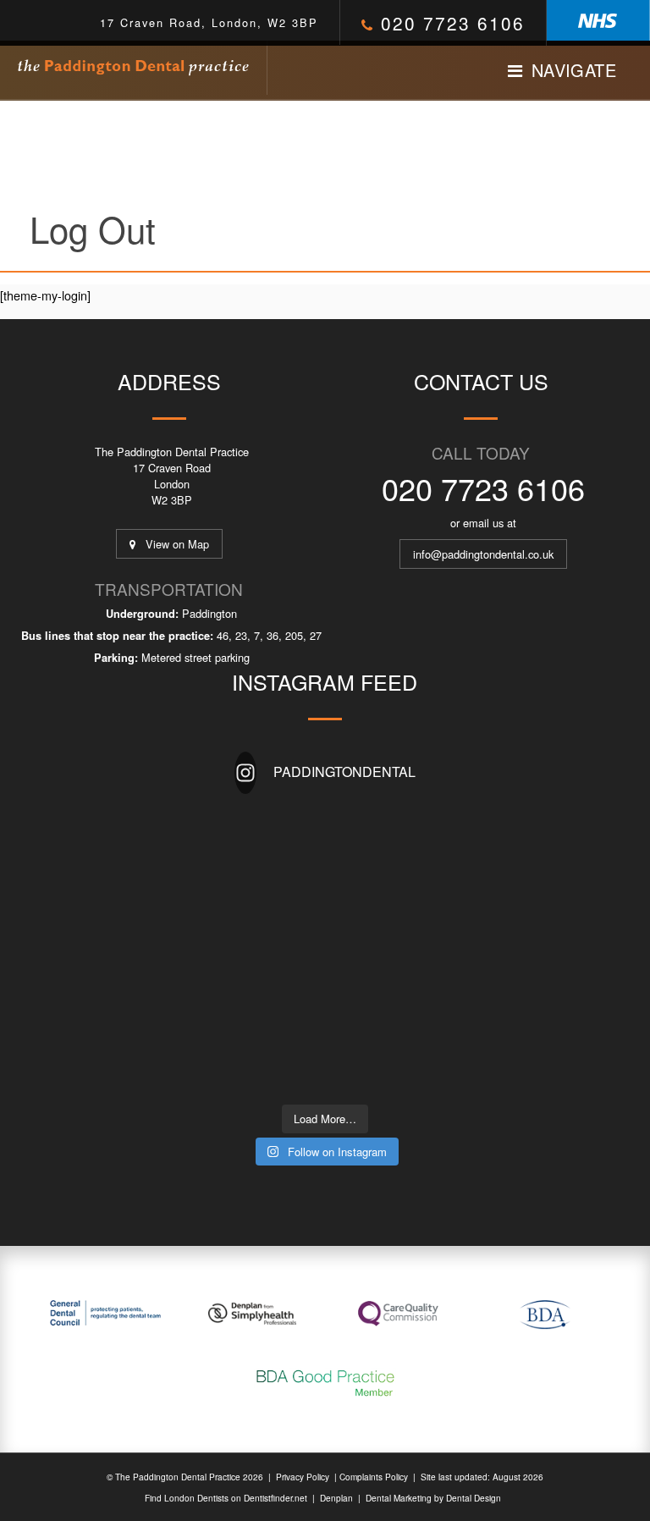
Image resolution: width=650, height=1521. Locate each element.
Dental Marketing (399, 1497)
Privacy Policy (302, 1476)
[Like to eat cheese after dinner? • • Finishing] (277, 895)
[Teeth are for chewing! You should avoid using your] (277, 1066)
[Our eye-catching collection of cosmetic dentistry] (277, 952)
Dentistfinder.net (275, 1497)
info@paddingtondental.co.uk (483, 554)
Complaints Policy (373, 1476)
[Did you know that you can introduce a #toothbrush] (372, 952)
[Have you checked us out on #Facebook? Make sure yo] (372, 1009)
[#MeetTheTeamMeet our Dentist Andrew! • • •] (372, 838)
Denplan (335, 1497)
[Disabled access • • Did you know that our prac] (277, 1009)
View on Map (172, 544)
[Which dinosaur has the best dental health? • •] (277, 838)
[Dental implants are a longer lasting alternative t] (372, 895)
